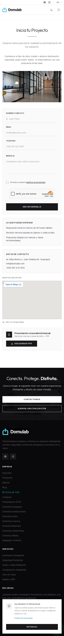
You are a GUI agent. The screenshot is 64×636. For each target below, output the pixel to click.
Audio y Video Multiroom (14, 565)
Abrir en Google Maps (15, 322)
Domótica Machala (11, 526)
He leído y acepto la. (28, 182)
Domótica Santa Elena (13, 531)
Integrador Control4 (11, 540)
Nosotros (7, 473)
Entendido (32, 627)
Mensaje (10, 156)
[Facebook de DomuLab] (5, 457)
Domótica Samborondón (14, 511)
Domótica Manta (10, 535)
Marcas (6, 482)
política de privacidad (36, 182)
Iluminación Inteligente (13, 555)
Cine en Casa (9, 574)
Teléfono (11, 141)
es (58, 2)
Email (8, 127)
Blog (4, 487)
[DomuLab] (12, 9)
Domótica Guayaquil (12, 507)
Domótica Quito (10, 516)
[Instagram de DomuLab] (13, 457)
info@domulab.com (15, 263)
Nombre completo (15, 113)
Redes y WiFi (8, 579)
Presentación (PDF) (11, 502)
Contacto (6, 497)
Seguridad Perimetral (12, 560)
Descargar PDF (23, 343)
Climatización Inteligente (14, 570)
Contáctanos (32, 399)
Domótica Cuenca (11, 521)
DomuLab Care (12, 492)
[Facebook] (44, 2)
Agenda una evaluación (32, 408)
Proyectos (7, 478)
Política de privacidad (23, 618)
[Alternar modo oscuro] (51, 9)
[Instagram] (49, 2)
